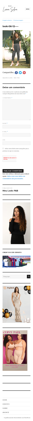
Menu (28, 9)
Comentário (7, 98)
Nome (5, 123)
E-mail (5, 131)
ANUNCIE (6, 412)
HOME (5, 400)
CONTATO (6, 404)
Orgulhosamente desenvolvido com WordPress (17, 417)
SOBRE (5, 408)
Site (4, 140)
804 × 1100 (17, 77)
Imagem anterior (7, 20)
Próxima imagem (18, 20)
